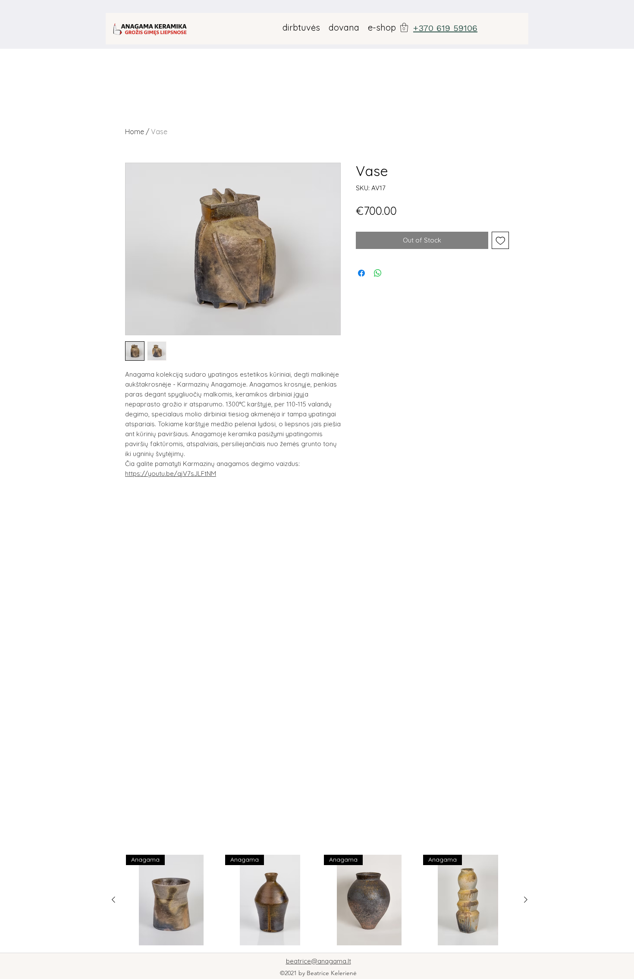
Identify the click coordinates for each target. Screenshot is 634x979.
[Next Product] (526, 899)
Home (134, 131)
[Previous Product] (113, 899)
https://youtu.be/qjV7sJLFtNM (170, 473)
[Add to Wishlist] (500, 240)
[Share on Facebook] (361, 273)
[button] (404, 27)
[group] (319, 900)
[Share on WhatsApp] (378, 273)
